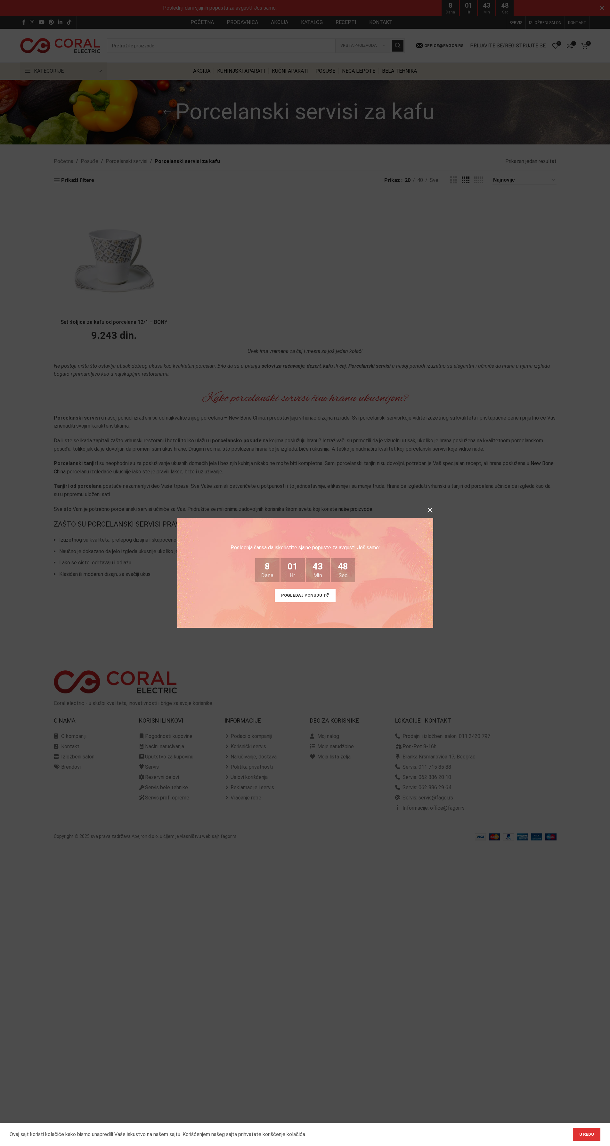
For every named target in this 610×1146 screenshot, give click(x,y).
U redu (586, 1134)
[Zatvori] (430, 510)
